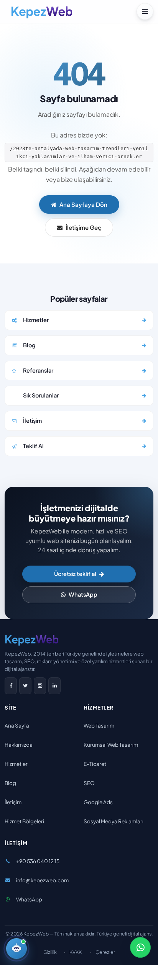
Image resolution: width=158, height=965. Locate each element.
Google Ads (98, 802)
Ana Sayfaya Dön (83, 204)
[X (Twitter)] (25, 685)
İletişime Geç (83, 227)
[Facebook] (11, 685)
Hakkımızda (19, 744)
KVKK (75, 952)
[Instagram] (40, 685)
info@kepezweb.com (42, 880)
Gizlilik (50, 952)
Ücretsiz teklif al (75, 573)
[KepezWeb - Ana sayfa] (41, 11)
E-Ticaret (95, 764)
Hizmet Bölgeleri (24, 821)
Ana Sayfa (17, 725)
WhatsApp (83, 594)
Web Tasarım (99, 725)
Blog (10, 783)
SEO (89, 783)
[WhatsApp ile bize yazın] (140, 947)
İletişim (13, 802)
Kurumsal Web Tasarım (111, 744)
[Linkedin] (54, 685)
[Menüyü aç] (145, 11)
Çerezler (105, 952)
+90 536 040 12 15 (37, 861)
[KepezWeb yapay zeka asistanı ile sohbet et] (16, 948)
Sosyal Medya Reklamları (113, 821)
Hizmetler (16, 764)
